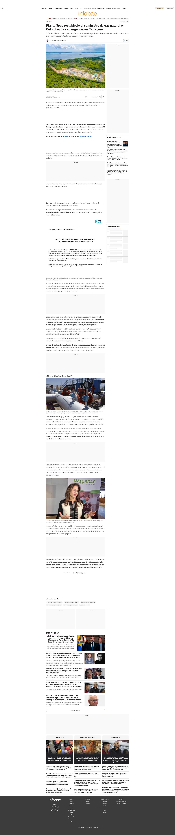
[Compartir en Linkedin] (96, 97)
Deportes (108, 8)
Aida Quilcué (86, 18)
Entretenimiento (116, 8)
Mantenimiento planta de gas (54, 605)
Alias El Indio (92, 18)
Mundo (94, 8)
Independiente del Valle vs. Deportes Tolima (64, 18)
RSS (71, 821)
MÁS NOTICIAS (75, 710)
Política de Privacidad (121, 803)
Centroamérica (87, 8)
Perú (81, 8)
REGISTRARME (159, 8)
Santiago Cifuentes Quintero (59, 40)
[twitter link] (55, 807)
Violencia (124, 8)
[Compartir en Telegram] (99, 97)
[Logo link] (87, 13)
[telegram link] (55, 810)
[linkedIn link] (58, 810)
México (76, 8)
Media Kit (105, 812)
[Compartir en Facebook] (90, 97)
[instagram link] (58, 807)
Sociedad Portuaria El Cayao (71, 602)
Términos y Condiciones (121, 801)
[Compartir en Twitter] (93, 97)
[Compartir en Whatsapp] (86, 97)
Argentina (51, 8)
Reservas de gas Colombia (70, 605)
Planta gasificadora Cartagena (54, 602)
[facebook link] (52, 807)
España (72, 8)
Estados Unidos (58, 8)
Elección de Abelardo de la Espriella (113, 18)
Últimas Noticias (101, 8)
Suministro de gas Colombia (88, 602)
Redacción (88, 801)
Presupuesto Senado (100, 18)
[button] (2, 8)
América (71, 801)
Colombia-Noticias (84, 605)
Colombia (66, 8)
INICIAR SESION (169, 8)
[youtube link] (52, 810)
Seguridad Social (124, 18)
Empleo (88, 803)
